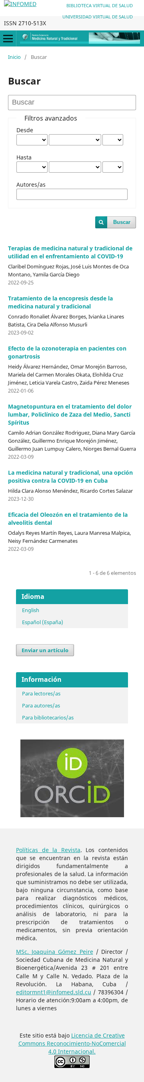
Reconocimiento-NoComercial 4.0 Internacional (86, 1047)
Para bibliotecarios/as (48, 717)
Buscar (121, 222)
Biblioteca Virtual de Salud (99, 5)
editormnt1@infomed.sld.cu (53, 992)
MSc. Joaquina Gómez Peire (54, 951)
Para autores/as (41, 705)
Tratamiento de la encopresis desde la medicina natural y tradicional (60, 302)
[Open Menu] (8, 38)
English (30, 610)
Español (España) (42, 622)
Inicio (14, 56)
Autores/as (31, 184)
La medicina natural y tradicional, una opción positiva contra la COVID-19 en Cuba (70, 476)
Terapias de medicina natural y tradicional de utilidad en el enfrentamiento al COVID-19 (70, 252)
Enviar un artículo (45, 650)
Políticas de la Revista (48, 850)
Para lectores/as (41, 693)
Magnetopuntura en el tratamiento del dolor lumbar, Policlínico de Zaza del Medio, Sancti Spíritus (70, 414)
